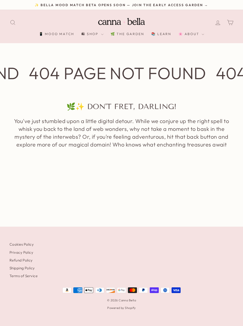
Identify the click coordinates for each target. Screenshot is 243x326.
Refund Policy (21, 260)
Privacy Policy (21, 252)
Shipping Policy (22, 268)
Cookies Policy (21, 244)
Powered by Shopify (121, 308)
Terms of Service (23, 276)
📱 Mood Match (57, 34)
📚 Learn (161, 34)
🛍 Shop (90, 34)
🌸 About (189, 34)
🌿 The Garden (127, 34)
